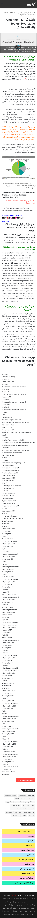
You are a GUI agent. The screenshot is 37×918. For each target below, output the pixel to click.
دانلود (28, 12)
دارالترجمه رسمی (29, 895)
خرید (27, 873)
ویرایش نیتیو (7, 895)
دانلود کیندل (31, 808)
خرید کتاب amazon (20, 798)
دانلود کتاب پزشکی (15, 805)
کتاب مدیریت (9, 812)
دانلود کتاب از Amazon (28, 805)
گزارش (24, 12)
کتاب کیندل (31, 815)
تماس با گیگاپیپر (7, 134)
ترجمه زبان (20, 895)
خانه (32, 12)
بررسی (26, 831)
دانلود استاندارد (18, 802)
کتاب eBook (18, 812)
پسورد (29, 864)
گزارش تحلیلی (16, 815)
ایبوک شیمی (31, 795)
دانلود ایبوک (9, 802)
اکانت (30, 845)
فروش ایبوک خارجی (29, 812)
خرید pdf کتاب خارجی (10, 795)
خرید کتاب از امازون (29, 802)
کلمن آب (14, 895)
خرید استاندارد (30, 798)
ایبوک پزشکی (22, 795)
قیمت (30, 836)
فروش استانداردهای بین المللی (18, 808)
